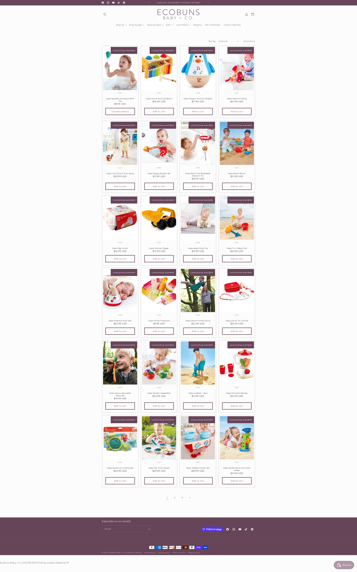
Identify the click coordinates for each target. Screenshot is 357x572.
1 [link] (167, 497)
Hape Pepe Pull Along (237, 98)
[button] (105, 14)
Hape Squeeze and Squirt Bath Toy (120, 99)
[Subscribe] (149, 529)
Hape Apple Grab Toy (198, 248)
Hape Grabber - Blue (198, 393)
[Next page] (190, 498)
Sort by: (212, 41)
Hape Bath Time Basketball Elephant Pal (198, 174)
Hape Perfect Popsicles (159, 320)
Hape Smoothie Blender (237, 393)
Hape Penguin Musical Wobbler (198, 98)
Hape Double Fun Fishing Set (120, 468)
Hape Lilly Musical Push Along (120, 173)
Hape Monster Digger (159, 248)
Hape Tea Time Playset (159, 468)
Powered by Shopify (134, 553)
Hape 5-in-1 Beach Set (237, 248)
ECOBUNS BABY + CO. (117, 553)
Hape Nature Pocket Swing (198, 320)
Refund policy (149, 553)
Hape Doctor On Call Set (237, 320)
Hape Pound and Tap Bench (159, 98)
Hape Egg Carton (120, 248)
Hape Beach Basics (237, 173)
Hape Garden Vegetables (159, 393)
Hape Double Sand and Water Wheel (237, 469)
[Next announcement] (208, 2)
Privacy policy (164, 553)
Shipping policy (194, 553)
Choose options (120, 111)
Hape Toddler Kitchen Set (197, 468)
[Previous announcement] (149, 2)
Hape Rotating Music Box (120, 320)
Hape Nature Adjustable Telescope (120, 394)
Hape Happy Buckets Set (159, 173)
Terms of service (178, 553)
